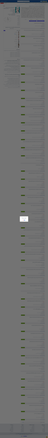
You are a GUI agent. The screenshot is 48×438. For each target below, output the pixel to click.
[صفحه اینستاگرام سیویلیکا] (23, 220)
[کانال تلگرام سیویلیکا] (24, 220)
